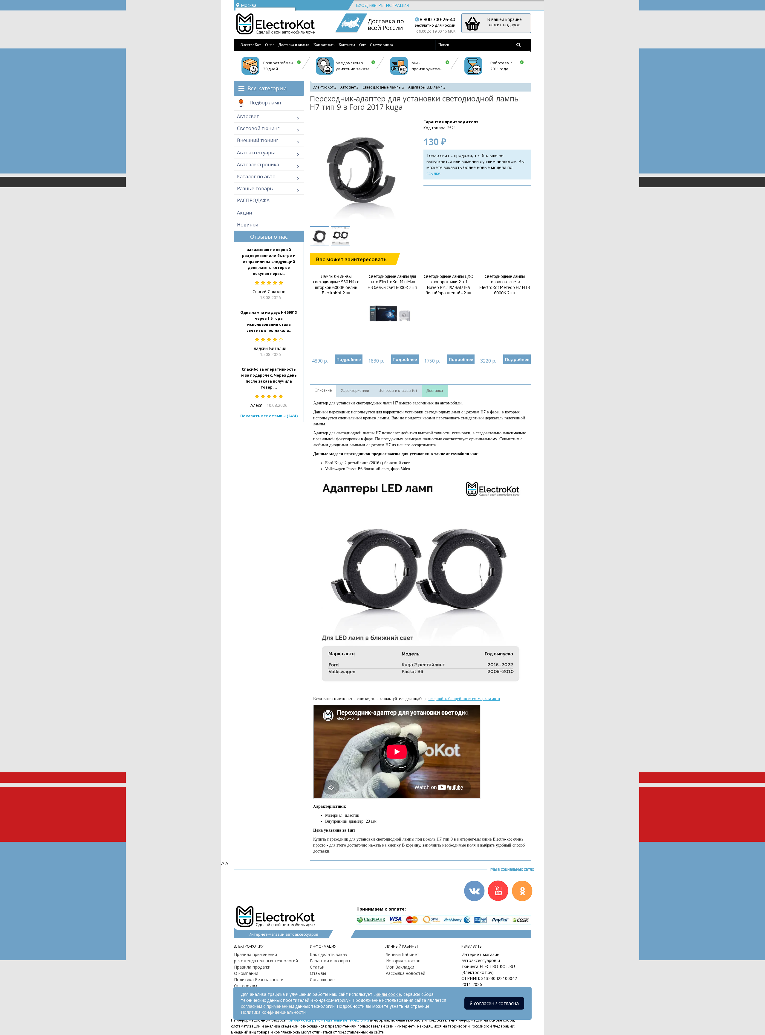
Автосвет (248, 116)
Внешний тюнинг (257, 140)
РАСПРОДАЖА (253, 200)
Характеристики (355, 390)
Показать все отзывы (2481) (269, 415)
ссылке (433, 173)
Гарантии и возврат (330, 961)
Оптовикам (245, 986)
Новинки (247, 224)
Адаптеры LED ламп (425, 87)
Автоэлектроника (258, 164)
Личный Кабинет (402, 954)
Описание (323, 390)
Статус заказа (381, 44)
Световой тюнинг (258, 128)
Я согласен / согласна (494, 1003)
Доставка (434, 390)
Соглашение (322, 979)
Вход (362, 5)
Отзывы (318, 973)
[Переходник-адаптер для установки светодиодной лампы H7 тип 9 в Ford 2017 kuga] (360, 169)
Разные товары (255, 188)
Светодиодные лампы (381, 87)
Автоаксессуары (256, 152)
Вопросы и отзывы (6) (398, 390)
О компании (246, 973)
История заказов (402, 961)
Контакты (347, 44)
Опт (362, 44)
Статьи (317, 967)
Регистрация (393, 5)
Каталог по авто (256, 176)
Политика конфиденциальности (273, 1012)
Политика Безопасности (259, 979)
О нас (269, 44)
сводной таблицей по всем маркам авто (464, 698)
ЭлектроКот (251, 44)
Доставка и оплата (294, 44)
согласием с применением (267, 1006)
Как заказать (323, 44)
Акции (244, 212)
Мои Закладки (399, 967)
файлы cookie (387, 994)
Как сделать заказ (328, 954)
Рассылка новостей (405, 973)
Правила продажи (252, 967)
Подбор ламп (264, 102)
